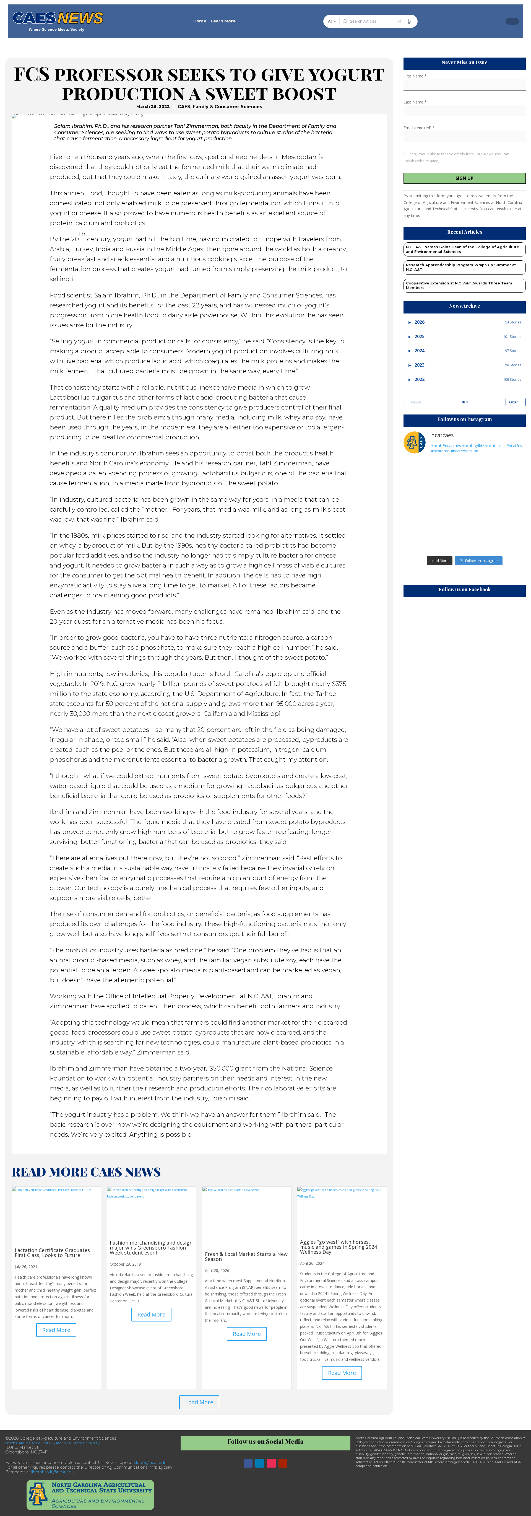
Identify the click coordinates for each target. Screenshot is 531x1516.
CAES (184, 106)
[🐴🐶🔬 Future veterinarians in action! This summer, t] (480, 487)
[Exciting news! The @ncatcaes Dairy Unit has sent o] (511, 543)
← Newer (414, 402)
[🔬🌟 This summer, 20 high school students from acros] (511, 525)
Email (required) (419, 127)
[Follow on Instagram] (271, 1463)
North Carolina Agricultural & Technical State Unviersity (52, 1443)
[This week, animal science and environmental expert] (418, 506)
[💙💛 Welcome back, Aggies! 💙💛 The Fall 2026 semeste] (449, 487)
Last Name (415, 102)
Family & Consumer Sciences (227, 106)
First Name (415, 76)
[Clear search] (399, 21)
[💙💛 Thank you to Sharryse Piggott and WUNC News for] (449, 468)
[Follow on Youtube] (282, 1463)
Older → (515, 402)
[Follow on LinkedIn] (259, 1463)
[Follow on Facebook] (248, 1463)
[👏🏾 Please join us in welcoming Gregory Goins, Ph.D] (480, 506)
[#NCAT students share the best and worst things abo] (511, 468)
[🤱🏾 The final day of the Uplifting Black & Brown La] (418, 543)
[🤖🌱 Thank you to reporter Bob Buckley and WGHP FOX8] (449, 506)
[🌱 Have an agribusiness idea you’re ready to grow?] (480, 468)
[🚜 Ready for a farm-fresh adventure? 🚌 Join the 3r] (418, 487)
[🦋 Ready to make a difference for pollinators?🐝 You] (418, 468)
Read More (56, 1330)
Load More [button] (199, 1402)
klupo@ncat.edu (150, 1462)
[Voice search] (409, 21)
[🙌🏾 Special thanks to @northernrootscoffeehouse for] (511, 487)
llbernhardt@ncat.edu (52, 1472)
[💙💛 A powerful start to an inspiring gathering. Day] (449, 543)
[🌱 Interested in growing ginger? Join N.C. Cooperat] (418, 525)
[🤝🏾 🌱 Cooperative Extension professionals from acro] (511, 506)
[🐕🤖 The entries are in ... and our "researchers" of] (480, 543)
